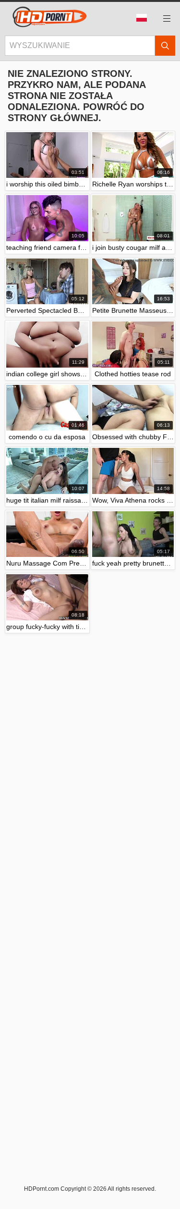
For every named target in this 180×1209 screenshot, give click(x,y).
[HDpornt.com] (48, 18)
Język (145, 18)
